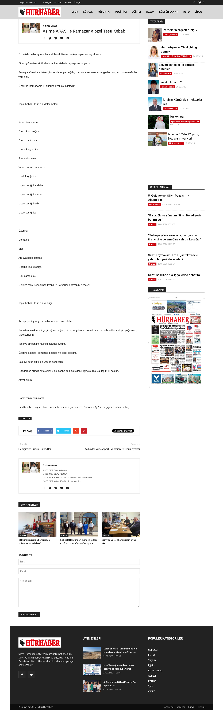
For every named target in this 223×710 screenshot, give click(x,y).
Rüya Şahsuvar (170, 34)
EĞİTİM (136, 11)
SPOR (75, 11)
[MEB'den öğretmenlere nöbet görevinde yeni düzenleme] (92, 669)
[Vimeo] (57, 38)
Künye (68, 2)
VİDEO (198, 11)
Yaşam (152, 660)
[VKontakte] (63, 38)
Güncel (23, 535)
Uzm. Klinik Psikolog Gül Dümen (176, 56)
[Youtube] (69, 38)
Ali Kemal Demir (176, 143)
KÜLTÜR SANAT (168, 11)
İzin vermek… (178, 117)
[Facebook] (194, 2)
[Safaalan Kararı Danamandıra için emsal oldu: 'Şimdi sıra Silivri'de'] (92, 653)
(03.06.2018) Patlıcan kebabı (55, 470)
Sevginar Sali (165, 73)
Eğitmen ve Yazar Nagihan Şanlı (185, 121)
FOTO (186, 11)
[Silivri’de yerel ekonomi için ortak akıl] (121, 524)
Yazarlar (58, 2)
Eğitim (151, 665)
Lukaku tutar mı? (171, 82)
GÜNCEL (88, 11)
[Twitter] (199, 2)
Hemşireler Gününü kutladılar (34, 449)
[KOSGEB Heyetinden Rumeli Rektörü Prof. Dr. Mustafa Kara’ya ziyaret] (79, 524)
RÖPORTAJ (104, 11)
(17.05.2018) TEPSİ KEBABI (55, 474)
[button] (204, 2)
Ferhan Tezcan (167, 87)
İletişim (77, 2)
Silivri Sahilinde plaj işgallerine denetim (174, 275)
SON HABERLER (29, 504)
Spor (150, 686)
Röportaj (153, 649)
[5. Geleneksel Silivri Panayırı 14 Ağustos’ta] (92, 686)
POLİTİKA (121, 11)
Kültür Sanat (154, 204)
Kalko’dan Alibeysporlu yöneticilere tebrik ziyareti (112, 449)
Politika (152, 681)
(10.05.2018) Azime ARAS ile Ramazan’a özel (62, 481)
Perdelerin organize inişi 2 (180, 30)
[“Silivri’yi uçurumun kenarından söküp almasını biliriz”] (37, 524)
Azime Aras (50, 25)
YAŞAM (150, 11)
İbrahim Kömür (170, 108)
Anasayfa (47, 2)
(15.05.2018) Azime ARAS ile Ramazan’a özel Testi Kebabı (67, 478)
